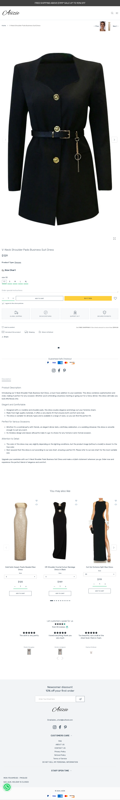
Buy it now (88, 298)
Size (20, 573)
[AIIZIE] (11, 13)
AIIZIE (63, 791)
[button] (114, 139)
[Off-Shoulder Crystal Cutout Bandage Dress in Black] (60, 531)
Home (4, 25)
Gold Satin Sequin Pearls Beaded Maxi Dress (20, 568)
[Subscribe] (80, 699)
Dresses (18, 262)
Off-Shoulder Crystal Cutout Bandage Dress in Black (60, 568)
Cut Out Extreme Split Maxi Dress (99, 567)
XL (26, 282)
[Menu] (117, 13)
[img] (60, 624)
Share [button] (6, 337)
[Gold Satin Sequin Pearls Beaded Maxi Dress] (20, 531)
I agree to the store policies (14, 303)
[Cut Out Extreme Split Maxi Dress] (99, 531)
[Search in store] (112, 13)
